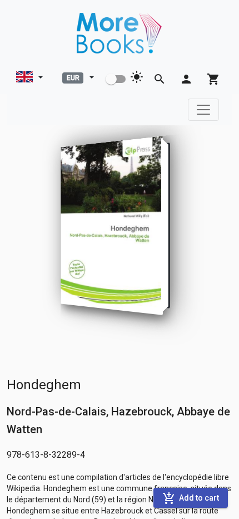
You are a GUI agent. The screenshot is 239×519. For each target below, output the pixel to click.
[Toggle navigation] (203, 110)
